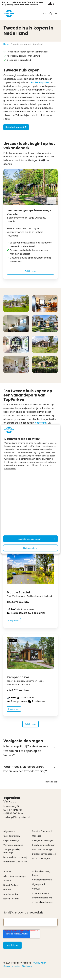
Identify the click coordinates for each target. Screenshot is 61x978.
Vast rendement (40, 893)
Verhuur (36, 888)
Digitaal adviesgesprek (44, 854)
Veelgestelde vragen (42, 840)
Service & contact (42, 831)
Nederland (41, 422)
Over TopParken (11, 835)
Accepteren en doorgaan (29, 539)
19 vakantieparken (40, 82)
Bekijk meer (30, 271)
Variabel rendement (42, 902)
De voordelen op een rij (15, 857)
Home (6, 44)
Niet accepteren (30, 548)
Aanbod (7, 871)
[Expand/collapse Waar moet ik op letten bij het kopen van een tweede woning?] (55, 767)
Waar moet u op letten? (15, 861)
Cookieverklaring (11, 966)
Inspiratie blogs (11, 840)
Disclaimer (27, 966)
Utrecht (7, 889)
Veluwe (7, 880)
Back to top (52, 781)
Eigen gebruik (39, 884)
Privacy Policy (39, 962)
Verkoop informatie (42, 879)
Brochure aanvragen (42, 849)
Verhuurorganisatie (13, 845)
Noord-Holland (11, 898)
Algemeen (9, 831)
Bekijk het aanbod (15, 127)
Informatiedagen (41, 858)
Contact (36, 835)
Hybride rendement (42, 897)
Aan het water (10, 894)
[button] (50, 13)
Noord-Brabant (11, 885)
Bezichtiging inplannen (43, 845)
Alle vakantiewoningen (14, 876)
